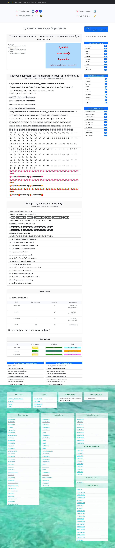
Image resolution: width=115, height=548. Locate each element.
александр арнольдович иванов (56, 381)
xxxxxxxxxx (45, 480)
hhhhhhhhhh (46, 438)
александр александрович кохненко (57, 379)
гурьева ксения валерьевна (16, 381)
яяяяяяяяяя (11, 501)
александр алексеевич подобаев (56, 365)
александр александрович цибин (56, 376)
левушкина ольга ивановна (16, 379)
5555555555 (80, 432)
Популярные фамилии (96, 76)
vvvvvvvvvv (45, 475)
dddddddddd (46, 427)
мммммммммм (12, 451)
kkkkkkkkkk (45, 445)
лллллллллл (11, 448)
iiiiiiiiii (44, 440)
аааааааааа (11, 419)
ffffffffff (44, 432)
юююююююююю (12, 498)
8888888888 (80, 440)
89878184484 (81, 529)
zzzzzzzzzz (45, 485)
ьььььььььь (11, 493)
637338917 (80, 500)
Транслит (33, 2)
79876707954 (81, 537)
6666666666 (80, 435)
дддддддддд (11, 430)
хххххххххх (11, 475)
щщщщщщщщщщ (13, 485)
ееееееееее (11, 432)
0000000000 (80, 419)
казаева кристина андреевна (16, 384)
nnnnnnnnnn (46, 453)
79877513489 (81, 532)
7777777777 (80, 438)
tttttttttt (44, 469)
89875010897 (81, 524)
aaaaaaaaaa (46, 419)
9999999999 (80, 443)
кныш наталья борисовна (15, 368)
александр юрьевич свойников (56, 371)
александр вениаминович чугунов (56, 368)
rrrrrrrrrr (44, 464)
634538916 (80, 508)
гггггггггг (10, 427)
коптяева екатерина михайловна (17, 371)
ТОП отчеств (37, 406)
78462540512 (81, 497)
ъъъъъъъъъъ (12, 488)
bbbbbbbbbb (46, 422)
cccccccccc (45, 424)
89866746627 (81, 503)
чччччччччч (11, 480)
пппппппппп (11, 459)
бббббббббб (11, 422)
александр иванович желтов (55, 384)
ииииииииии (11, 440)
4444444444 (80, 430)
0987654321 (80, 519)
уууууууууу (11, 469)
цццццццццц (11, 477)
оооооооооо (11, 456)
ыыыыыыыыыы (12, 491)
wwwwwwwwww (47, 477)
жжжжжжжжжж (12, 435)
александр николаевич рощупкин (56, 373)
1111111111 (80, 422)
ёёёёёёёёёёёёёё (13, 504)
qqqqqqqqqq (46, 461)
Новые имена (38, 398)
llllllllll (44, 448)
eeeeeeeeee (46, 430)
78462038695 (81, 516)
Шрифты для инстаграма (22, 2)
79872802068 (81, 526)
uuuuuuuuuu (46, 472)
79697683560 (81, 521)
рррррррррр (11, 461)
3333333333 (80, 427)
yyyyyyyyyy (45, 483)
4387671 (79, 489)
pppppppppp (46, 459)
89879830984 (81, 511)
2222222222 (80, 424)
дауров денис (12, 365)
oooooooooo (46, 456)
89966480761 (81, 495)
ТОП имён (37, 401)
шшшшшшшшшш (13, 483)
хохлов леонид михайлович (16, 373)
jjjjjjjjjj (44, 443)
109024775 (80, 450)
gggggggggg (46, 435)
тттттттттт (11, 467)
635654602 (80, 505)
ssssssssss (45, 467)
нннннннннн (11, 453)
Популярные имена (96, 43)
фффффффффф (13, 472)
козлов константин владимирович (18, 376)
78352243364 (81, 492)
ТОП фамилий (38, 404)
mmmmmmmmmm (47, 451)
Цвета (44, 2)
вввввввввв (11, 424)
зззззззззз (11, 438)
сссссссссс (11, 464)
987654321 (80, 540)
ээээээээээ (11, 496)
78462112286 (81, 513)
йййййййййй (11, 443)
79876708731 (81, 534)
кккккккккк (11, 445)
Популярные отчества (96, 108)
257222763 (80, 482)
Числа (39, 2)
